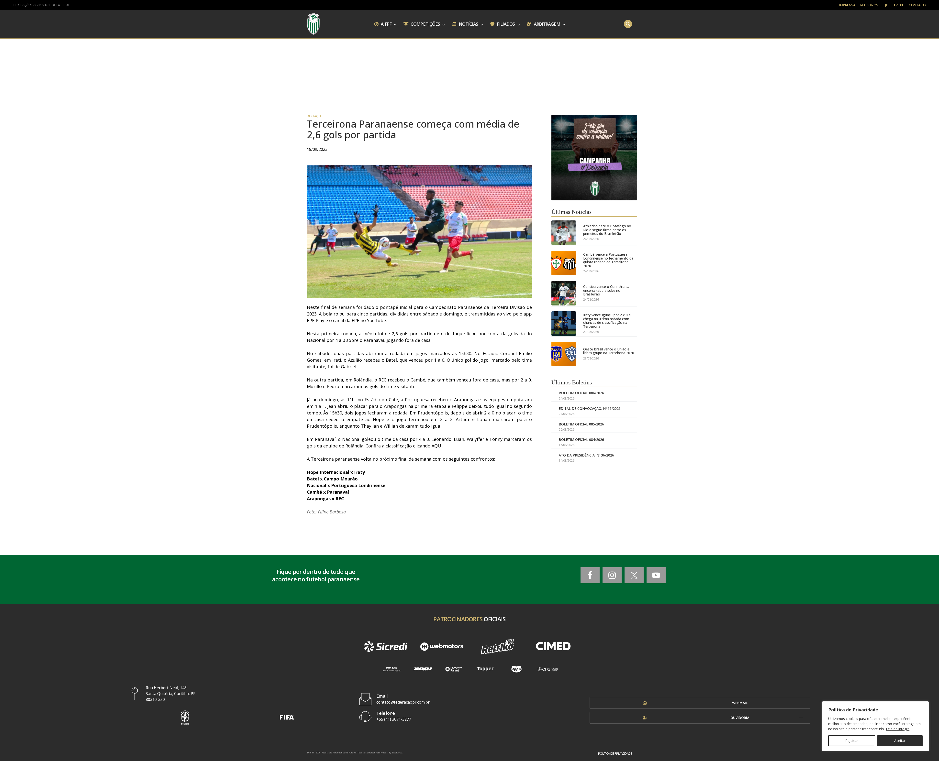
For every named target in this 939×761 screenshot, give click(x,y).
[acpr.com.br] (391, 669)
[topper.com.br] (485, 669)
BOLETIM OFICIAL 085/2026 (581, 424)
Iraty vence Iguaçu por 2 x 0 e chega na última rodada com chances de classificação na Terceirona (607, 320)
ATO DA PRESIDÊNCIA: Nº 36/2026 (586, 455)
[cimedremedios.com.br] (553, 646)
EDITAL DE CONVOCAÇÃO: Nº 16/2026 (590, 408)
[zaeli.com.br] (516, 669)
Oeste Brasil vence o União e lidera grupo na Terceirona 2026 (608, 351)
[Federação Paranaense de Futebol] (313, 24)
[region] (875, 726)
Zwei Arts (397, 752)
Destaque (314, 116)
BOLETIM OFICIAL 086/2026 (581, 393)
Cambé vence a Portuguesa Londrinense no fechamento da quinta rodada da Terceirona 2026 (608, 260)
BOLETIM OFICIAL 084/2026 (581, 439)
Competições (425, 24)
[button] (185, 717)
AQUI (437, 446)
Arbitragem (546, 24)
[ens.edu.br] (548, 669)
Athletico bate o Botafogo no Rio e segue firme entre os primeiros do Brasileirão (607, 229)
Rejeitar (851, 740)
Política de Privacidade (615, 753)
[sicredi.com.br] (386, 646)
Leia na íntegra (897, 729)
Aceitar (899, 740)
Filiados (505, 24)
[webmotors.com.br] (442, 646)
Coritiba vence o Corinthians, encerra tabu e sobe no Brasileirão (606, 290)
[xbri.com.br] (422, 669)
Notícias (468, 24)
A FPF (385, 24)
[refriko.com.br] (497, 646)
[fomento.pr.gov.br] (454, 669)
